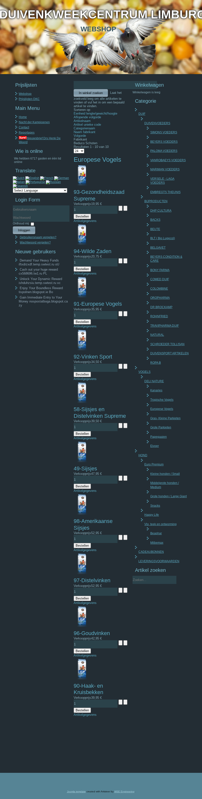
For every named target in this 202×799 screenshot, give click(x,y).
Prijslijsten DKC (29, 99)
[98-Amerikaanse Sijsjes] (82, 514)
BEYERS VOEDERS (164, 141)
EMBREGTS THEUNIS (165, 192)
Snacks (155, 505)
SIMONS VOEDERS (163, 132)
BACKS (155, 219)
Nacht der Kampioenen (34, 122)
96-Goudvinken (92, 633)
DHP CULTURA (160, 210)
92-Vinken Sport (93, 357)
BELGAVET (158, 247)
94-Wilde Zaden (92, 251)
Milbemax (156, 542)
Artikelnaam (82, 121)
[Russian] (53, 182)
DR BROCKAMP (161, 307)
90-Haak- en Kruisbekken (88, 689)
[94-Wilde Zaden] (82, 244)
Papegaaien (158, 437)
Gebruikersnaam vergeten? (38, 237)
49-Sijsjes (85, 468)
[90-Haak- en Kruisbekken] (82, 678)
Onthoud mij (21, 223)
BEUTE (155, 229)
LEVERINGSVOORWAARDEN (158, 561)
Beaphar (156, 533)
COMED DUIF (159, 279)
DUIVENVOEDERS (157, 123)
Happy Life (151, 515)
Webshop (25, 94)
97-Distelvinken (92, 580)
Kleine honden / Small (165, 474)
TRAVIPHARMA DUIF (164, 325)
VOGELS (144, 372)
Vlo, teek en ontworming (160, 524)
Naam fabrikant (84, 132)
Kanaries (156, 390)
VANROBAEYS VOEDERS (168, 160)
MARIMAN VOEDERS (165, 169)
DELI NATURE (154, 381)
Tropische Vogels (161, 399)
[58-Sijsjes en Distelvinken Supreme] (82, 402)
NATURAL (157, 335)
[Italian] (19, 182)
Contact (24, 127)
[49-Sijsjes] (82, 461)
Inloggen (24, 230)
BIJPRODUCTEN (156, 201)
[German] (61, 178)
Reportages (26, 132)
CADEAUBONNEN (151, 552)
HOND (142, 455)
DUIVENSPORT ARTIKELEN (169, 353)
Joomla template (76, 791)
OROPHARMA (160, 298)
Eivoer (154, 446)
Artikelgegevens (85, 221)
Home (23, 117)
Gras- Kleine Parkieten (165, 418)
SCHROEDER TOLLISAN (167, 344)
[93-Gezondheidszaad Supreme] (82, 184)
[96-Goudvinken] (82, 626)
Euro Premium (154, 464)
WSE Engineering (124, 791)
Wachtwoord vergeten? (35, 242)
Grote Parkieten (160, 427)
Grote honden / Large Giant (168, 496)
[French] (46, 178)
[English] (32, 178)
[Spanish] (20, 186)
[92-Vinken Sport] (82, 349)
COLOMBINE (159, 288)
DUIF (141, 114)
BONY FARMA (159, 270)
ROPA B (155, 362)
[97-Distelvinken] (82, 573)
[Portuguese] (35, 182)
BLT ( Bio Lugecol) (162, 238)
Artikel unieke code (87, 124)
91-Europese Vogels (98, 304)
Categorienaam (84, 128)
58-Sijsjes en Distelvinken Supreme (100, 412)
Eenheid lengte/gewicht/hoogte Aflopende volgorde (95, 115)
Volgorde (80, 136)
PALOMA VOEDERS (163, 151)
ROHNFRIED (159, 316)
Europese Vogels (161, 409)
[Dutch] (19, 178)
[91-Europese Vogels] (82, 296)
